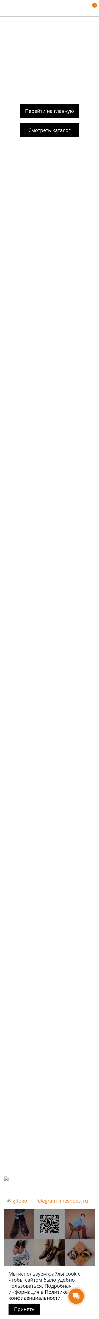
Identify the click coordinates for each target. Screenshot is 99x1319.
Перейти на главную (49, 111)
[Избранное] (84, 8)
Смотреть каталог (49, 130)
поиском (75, 75)
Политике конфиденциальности (38, 1295)
